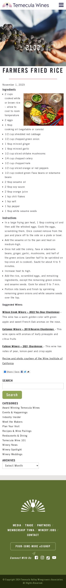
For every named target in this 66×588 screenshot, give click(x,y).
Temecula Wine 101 (14, 440)
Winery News (9, 444)
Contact (33, 535)
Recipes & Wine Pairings (16, 431)
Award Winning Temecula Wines (21, 407)
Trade (29, 525)
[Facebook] (36, 557)
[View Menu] (61, 5)
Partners (44, 525)
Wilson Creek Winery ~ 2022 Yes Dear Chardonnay (31, 312)
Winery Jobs (47, 530)
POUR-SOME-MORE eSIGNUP (33, 546)
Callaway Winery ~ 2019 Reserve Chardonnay (28, 329)
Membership (16, 530)
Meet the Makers (12, 421)
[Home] (25, 5)
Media (17, 525)
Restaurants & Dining (14, 435)
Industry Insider (11, 417)
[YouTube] (54, 557)
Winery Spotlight (12, 449)
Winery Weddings (12, 454)
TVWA (30, 530)
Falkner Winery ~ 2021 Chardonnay (22, 346)
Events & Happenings (14, 412)
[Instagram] (42, 557)
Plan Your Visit (10, 426)
